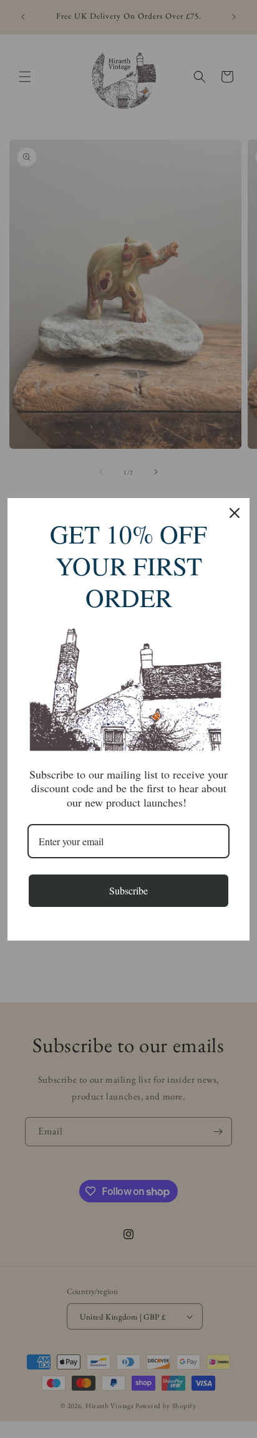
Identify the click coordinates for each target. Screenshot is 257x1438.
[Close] (235, 513)
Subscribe (128, 890)
